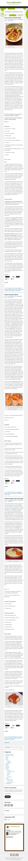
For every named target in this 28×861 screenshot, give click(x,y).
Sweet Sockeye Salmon (11, 294)
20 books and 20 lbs (10, 754)
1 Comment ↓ (10, 501)
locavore (15, 736)
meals (19, 738)
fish (12, 288)
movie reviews (10, 780)
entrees (9, 288)
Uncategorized (8, 783)
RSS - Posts (8, 819)
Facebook (6, 805)
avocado (18, 288)
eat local (10, 738)
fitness (7, 759)
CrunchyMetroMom (14, 2)
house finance (7, 493)
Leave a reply (10, 20)
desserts (9, 772)
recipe (16, 289)
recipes (7, 768)
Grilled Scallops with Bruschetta (14, 498)
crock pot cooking (10, 771)
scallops (19, 289)
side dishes (9, 776)
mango (13, 289)
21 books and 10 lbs (10, 755)
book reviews (9, 779)
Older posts (6, 742)
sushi (9, 290)
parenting (7, 767)
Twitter (9, 805)
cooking (18, 492)
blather (7, 756)
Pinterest (12, 805)
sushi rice (13, 290)
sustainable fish (19, 493)
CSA (7, 738)
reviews (7, 778)
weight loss (9, 762)
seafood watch (13, 493)
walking (8, 761)
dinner (10, 289)
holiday (7, 764)
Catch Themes (18, 859)
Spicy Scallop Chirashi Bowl (13, 18)
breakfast (9, 770)
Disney (7, 758)
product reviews (10, 782)
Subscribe (8, 796)
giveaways (8, 763)
